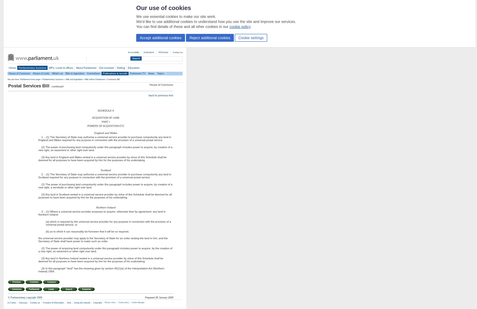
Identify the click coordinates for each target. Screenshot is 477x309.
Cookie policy (124, 302)
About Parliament (86, 67)
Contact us (178, 52)
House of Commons (19, 73)
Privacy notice (110, 302)
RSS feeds (163, 52)
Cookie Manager (138, 302)
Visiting (121, 67)
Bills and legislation (74, 79)
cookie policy (240, 27)
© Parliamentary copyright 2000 (25, 297)
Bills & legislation (75, 73)
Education (134, 67)
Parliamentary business (32, 67)
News (151, 73)
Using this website (82, 303)
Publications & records (115, 73)
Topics (160, 73)
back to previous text (161, 95)
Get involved (106, 67)
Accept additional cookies (160, 38)
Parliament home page (30, 79)
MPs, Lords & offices (61, 67)
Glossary (23, 303)
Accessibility (133, 52)
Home (12, 67)
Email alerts (149, 52)
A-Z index (11, 303)
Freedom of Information (53, 303)
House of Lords (41, 73)
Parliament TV (138, 73)
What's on (57, 73)
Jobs (69, 303)
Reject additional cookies (209, 38)
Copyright (97, 303)
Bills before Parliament (95, 79)
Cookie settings (251, 38)
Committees (93, 73)
